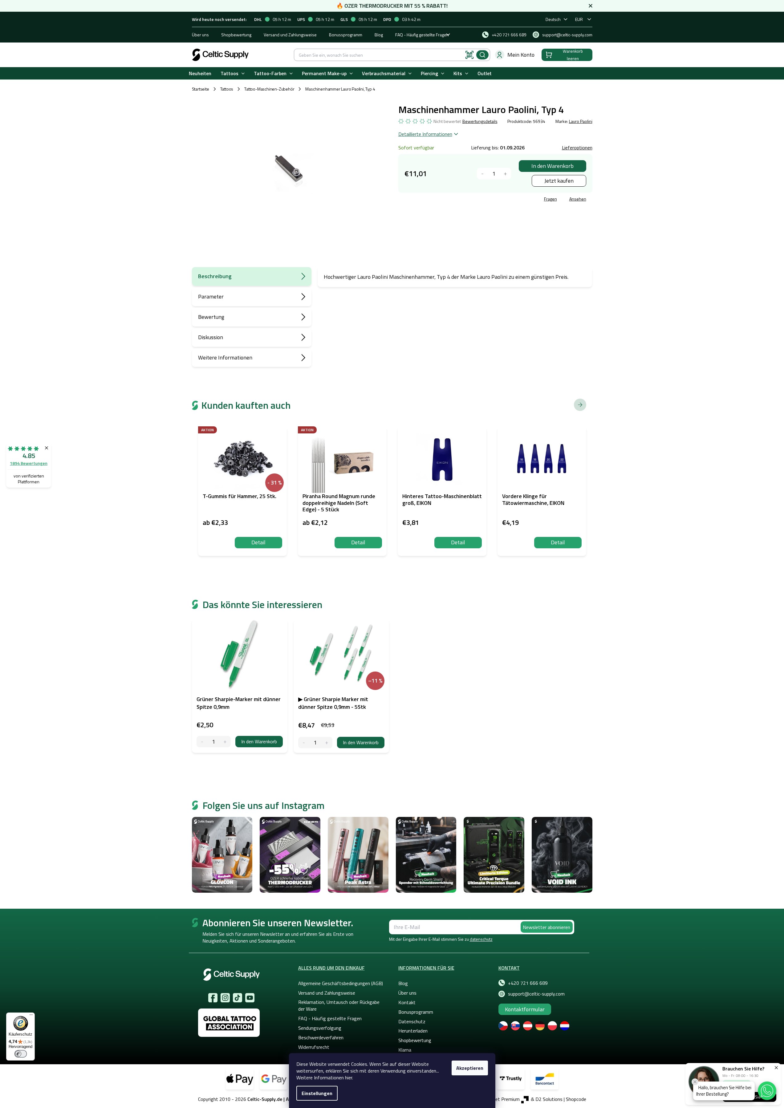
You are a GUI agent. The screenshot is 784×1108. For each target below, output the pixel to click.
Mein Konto (520, 55)
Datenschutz (411, 1021)
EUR (579, 19)
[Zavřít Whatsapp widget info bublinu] (695, 1081)
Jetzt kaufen (559, 181)
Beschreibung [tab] (215, 276)
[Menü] (31, 1016)
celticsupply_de (225, 997)
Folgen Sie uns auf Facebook (212, 997)
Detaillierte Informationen (425, 134)
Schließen (445, 200)
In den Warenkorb (552, 166)
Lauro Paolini (580, 121)
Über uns (200, 34)
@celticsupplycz (237, 997)
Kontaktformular (525, 1009)
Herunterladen (413, 1030)
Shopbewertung (236, 34)
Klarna (404, 1049)
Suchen (482, 54)
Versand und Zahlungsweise (290, 34)
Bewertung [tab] (211, 317)
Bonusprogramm (415, 1012)
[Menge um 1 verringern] (482, 173)
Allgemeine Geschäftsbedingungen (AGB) (340, 983)
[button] (767, 1091)
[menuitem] (200, 73)
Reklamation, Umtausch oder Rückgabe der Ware (339, 1005)
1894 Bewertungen (28, 463)
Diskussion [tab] (210, 337)
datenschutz (481, 939)
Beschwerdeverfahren (320, 1037)
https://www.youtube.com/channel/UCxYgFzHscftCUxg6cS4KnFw (249, 997)
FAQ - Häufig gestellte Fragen (422, 34)
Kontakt (407, 1002)
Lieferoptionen (577, 147)
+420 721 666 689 (528, 983)
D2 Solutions (549, 1099)
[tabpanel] (239, 686)
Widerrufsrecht (313, 1047)
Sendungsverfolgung (319, 1028)
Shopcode (576, 1099)
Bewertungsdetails (480, 121)
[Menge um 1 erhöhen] (505, 173)
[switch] (20, 1053)
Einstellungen (317, 1093)
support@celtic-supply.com (536, 993)
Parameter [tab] (211, 296)
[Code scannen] (469, 55)
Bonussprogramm (345, 34)
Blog (379, 34)
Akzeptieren (469, 1068)
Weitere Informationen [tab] (225, 357)
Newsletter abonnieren (546, 927)
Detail (258, 542)
